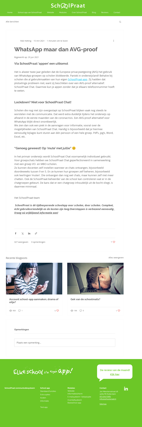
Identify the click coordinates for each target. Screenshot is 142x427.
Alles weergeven (116, 257)
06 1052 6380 (105, 396)
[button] (120, 22)
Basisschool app (75, 403)
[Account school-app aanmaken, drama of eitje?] (34, 278)
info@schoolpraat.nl (108, 399)
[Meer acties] (113, 40)
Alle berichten (12, 21)
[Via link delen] (36, 233)
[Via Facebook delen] (15, 233)
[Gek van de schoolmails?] (95, 278)
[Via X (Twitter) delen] (22, 233)
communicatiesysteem (25, 388)
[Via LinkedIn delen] (29, 233)
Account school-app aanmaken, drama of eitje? (33, 301)
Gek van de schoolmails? (85, 299)
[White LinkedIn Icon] (126, 388)
